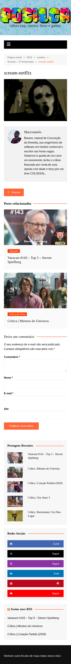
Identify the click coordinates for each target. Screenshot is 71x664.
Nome (8, 377)
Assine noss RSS (21, 609)
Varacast (13, 251)
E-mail (8, 393)
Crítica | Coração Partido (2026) (45, 483)
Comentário (12, 356)
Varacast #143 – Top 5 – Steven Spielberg (33, 618)
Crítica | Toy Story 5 (39, 497)
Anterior (16, 192)
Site (6, 408)
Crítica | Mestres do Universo (28, 321)
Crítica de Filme (17, 314)
